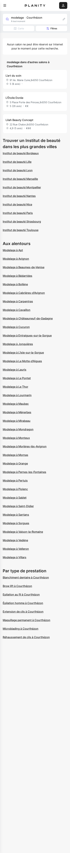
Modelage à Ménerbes (17, 412)
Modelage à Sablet (15, 497)
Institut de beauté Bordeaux (21, 153)
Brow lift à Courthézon (17, 586)
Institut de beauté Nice (17, 204)
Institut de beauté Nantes (19, 196)
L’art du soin (13, 75)
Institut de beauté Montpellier (22, 187)
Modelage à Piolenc (15, 489)
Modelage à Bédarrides (17, 275)
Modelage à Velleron (16, 548)
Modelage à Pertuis (15, 480)
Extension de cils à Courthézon (23, 611)
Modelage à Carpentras (18, 301)
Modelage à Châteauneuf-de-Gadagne (28, 318)
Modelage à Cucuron (16, 327)
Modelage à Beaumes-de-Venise (23, 267)
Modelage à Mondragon (18, 429)
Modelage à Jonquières (18, 344)
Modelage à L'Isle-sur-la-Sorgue (23, 352)
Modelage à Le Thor (15, 386)
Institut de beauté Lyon (18, 170)
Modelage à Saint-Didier (18, 506)
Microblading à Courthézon (20, 628)
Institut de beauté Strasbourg (22, 221)
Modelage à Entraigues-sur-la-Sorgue (27, 335)
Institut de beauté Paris (18, 213)
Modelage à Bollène (15, 284)
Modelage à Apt (13, 250)
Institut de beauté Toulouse (20, 230)
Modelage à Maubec (16, 403)
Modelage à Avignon (16, 258)
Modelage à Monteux (16, 438)
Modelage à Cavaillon (16, 310)
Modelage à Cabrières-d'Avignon (24, 293)
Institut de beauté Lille (17, 161)
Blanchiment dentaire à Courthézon (26, 577)
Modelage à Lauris (14, 369)
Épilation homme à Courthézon (23, 603)
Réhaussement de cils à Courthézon (26, 637)
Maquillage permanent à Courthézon (26, 620)
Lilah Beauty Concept (19, 120)
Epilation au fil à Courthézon (21, 594)
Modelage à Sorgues (16, 523)
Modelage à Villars (14, 557)
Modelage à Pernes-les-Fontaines (24, 472)
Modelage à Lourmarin (17, 395)
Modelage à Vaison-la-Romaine (23, 531)
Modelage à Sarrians (16, 514)
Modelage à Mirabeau (16, 420)
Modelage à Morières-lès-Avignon (25, 446)
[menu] (5, 5)
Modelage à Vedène (15, 540)
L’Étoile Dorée (14, 97)
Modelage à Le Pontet (17, 378)
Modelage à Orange (15, 463)
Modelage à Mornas (15, 455)
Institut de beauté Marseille (20, 179)
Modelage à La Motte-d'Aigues (22, 361)
